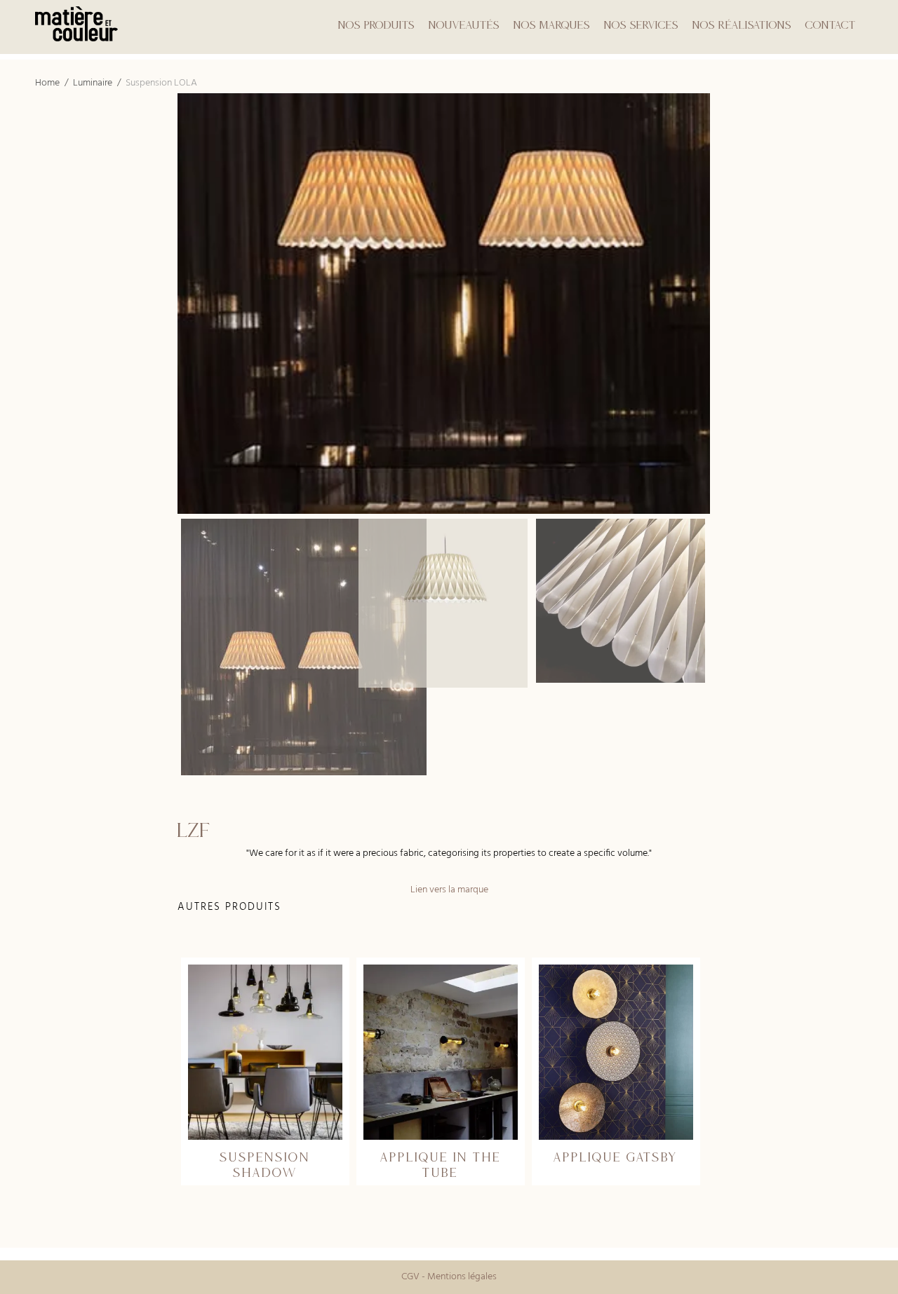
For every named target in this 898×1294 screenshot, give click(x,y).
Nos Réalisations (741, 24)
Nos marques (552, 24)
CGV (410, 1277)
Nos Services (641, 24)
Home (47, 83)
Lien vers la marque (449, 890)
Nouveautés (464, 24)
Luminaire (92, 83)
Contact (830, 24)
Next (884, 600)
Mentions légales (462, 1277)
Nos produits (376, 24)
